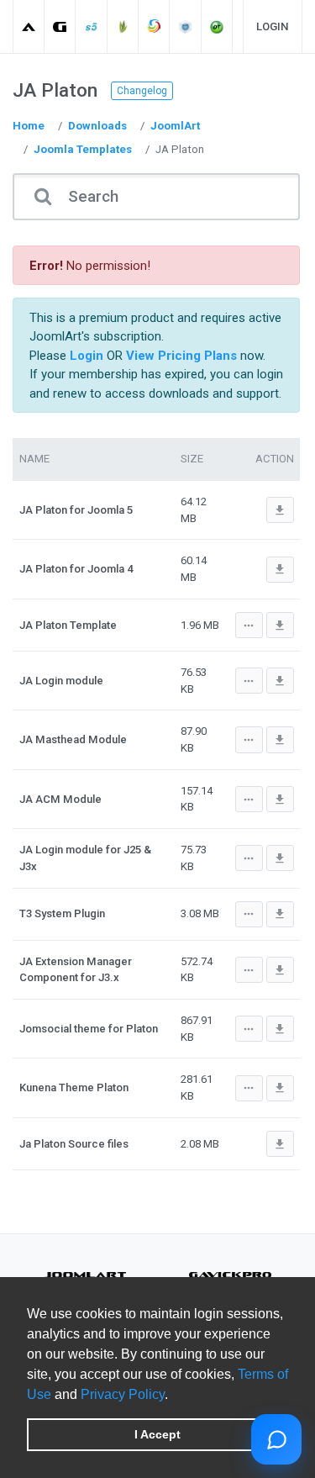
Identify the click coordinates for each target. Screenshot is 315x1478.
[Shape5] (92, 26)
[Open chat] (276, 1439)
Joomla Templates (83, 149)
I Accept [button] (157, 1434)
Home (29, 125)
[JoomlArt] (29, 26)
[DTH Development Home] (217, 26)
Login (272, 26)
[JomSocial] (154, 26)
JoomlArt (175, 125)
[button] (173, 1395)
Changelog (142, 91)
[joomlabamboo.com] (123, 26)
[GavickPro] (60, 26)
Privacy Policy (123, 1394)
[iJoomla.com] (186, 26)
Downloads (97, 125)
